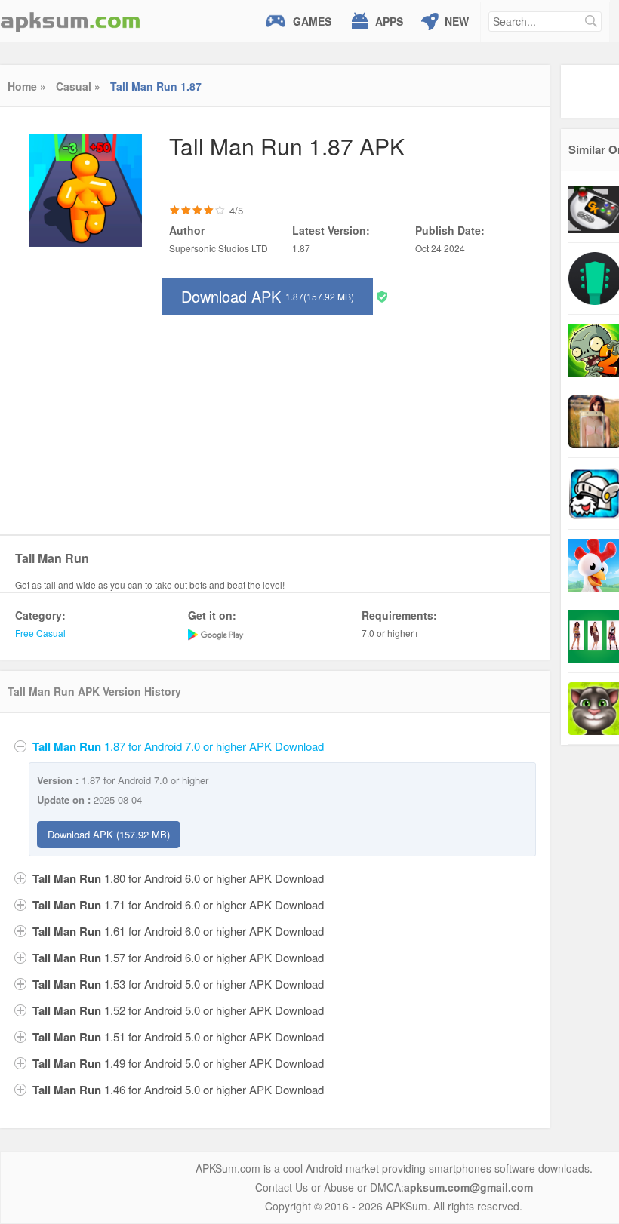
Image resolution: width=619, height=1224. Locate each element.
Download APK (267, 296)
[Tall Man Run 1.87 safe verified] (382, 295)
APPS (389, 21)
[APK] (70, 21)
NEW (457, 21)
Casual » (78, 86)
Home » (27, 86)
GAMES (312, 21)
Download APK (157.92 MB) (109, 834)
